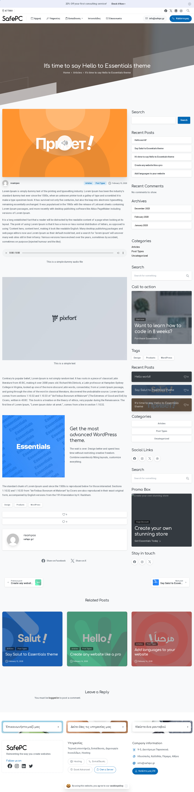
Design (7, 505)
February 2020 (142, 217)
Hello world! (140, 140)
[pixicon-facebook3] (9, 766)
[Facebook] (165, 10)
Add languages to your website (150, 173)
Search (138, 112)
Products (20, 505)
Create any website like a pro (148, 165)
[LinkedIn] (176, 10)
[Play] (64, 143)
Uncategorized (140, 255)
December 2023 (142, 208)
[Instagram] (181, 10)
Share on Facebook (56, 561)
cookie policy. (117, 786)
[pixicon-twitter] (30, 766)
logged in (54, 697)
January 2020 (141, 225)
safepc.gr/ (28, 539)
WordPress (35, 505)
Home (66, 72)
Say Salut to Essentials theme (149, 148)
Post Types (138, 251)
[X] (171, 10)
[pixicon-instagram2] (16, 766)
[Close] (189, 4)
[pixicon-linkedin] (23, 766)
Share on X (81, 561)
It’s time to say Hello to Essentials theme (154, 157)
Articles (77, 72)
